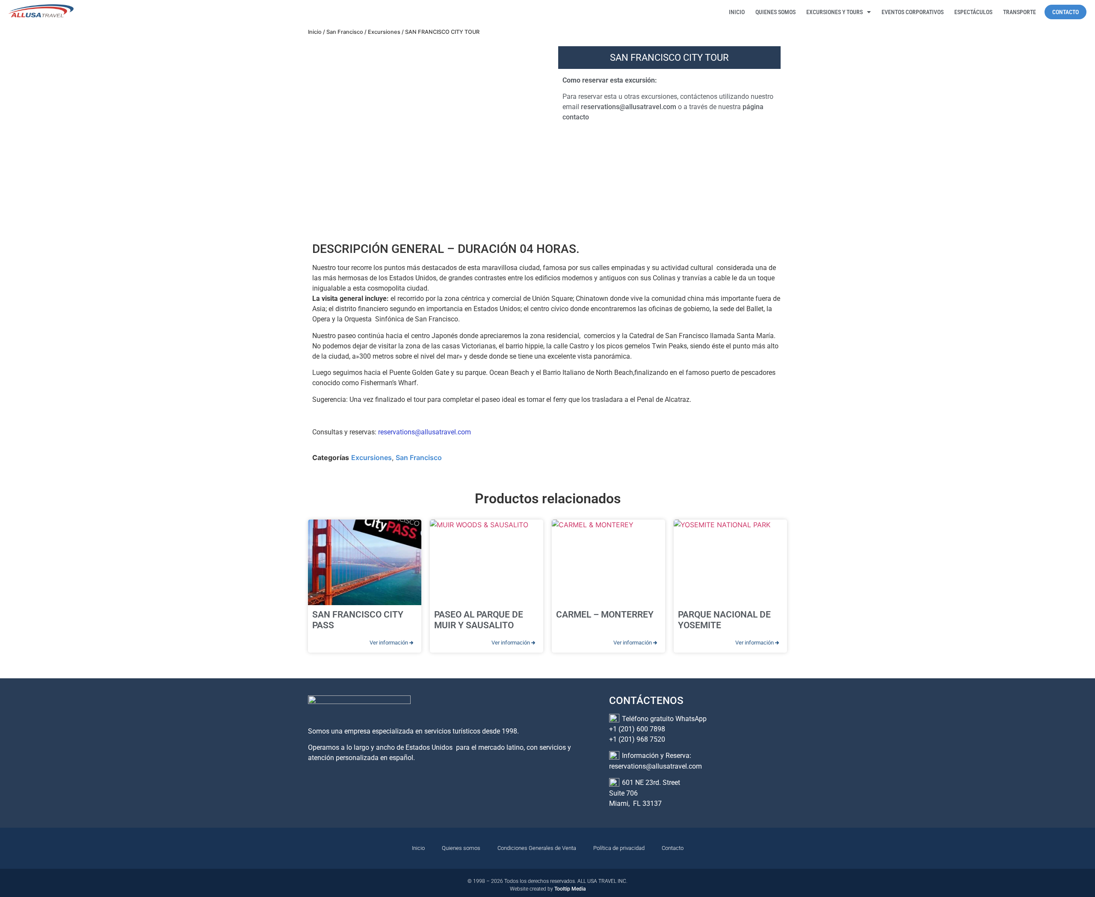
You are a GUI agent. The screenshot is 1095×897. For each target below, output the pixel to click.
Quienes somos (461, 848)
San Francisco (344, 32)
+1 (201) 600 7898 (637, 729)
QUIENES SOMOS (775, 12)
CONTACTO (1065, 12)
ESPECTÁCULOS (973, 12)
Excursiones (384, 32)
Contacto (673, 848)
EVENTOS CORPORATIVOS (913, 12)
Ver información (389, 642)
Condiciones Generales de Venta (536, 848)
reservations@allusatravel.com (628, 107)
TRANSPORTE (1019, 12)
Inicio (315, 32)
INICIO (737, 12)
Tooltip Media (570, 889)
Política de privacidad (619, 848)
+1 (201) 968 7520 (637, 739)
